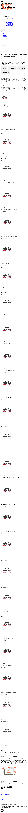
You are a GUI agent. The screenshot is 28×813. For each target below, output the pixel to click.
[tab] (4, 68)
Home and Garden (9, 20)
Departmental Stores (10, 19)
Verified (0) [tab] (5, 106)
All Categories (9, 26)
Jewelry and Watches (10, 25)
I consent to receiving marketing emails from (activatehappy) (13, 758)
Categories (5, 36)
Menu (2, 30)
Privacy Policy (3, 796)
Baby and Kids (9, 22)
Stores (4, 13)
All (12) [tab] (4, 103)
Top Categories (6, 16)
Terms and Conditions (5, 794)
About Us (2, 791)
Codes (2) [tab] (5, 104)
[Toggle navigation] (2, 2)
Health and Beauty (9, 18)
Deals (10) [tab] (5, 105)
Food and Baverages (10, 24)
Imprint (2, 799)
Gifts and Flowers (9, 23)
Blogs (4, 12)
